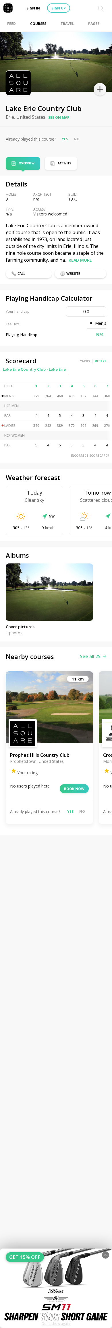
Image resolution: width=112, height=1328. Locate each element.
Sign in (33, 8)
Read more (80, 260)
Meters (100, 361)
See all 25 (90, 656)
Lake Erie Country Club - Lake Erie (34, 369)
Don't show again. (56, 1323)
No (77, 139)
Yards (85, 361)
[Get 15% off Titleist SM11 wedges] (56, 1288)
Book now (74, 788)
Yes (65, 139)
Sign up (58, 8)
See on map (58, 117)
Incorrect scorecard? (90, 456)
